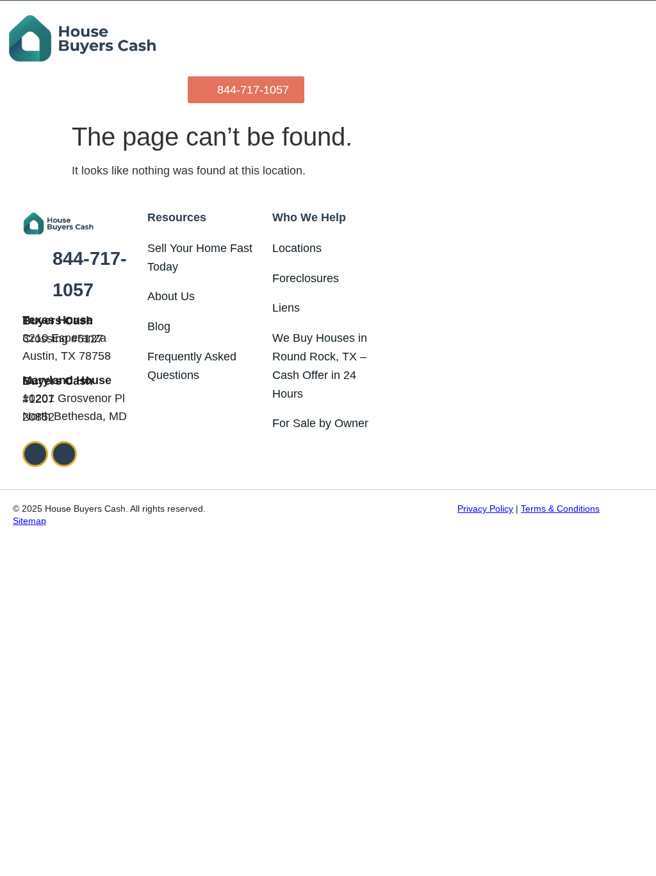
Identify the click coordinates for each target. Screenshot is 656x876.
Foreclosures (305, 278)
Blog (158, 326)
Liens (286, 307)
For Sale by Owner (320, 423)
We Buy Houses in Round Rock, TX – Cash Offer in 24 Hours (319, 366)
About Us (171, 296)
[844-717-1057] (33, 274)
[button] (640, 38)
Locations (297, 248)
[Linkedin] (64, 454)
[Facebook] (35, 454)
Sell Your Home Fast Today (199, 257)
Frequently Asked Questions (191, 366)
